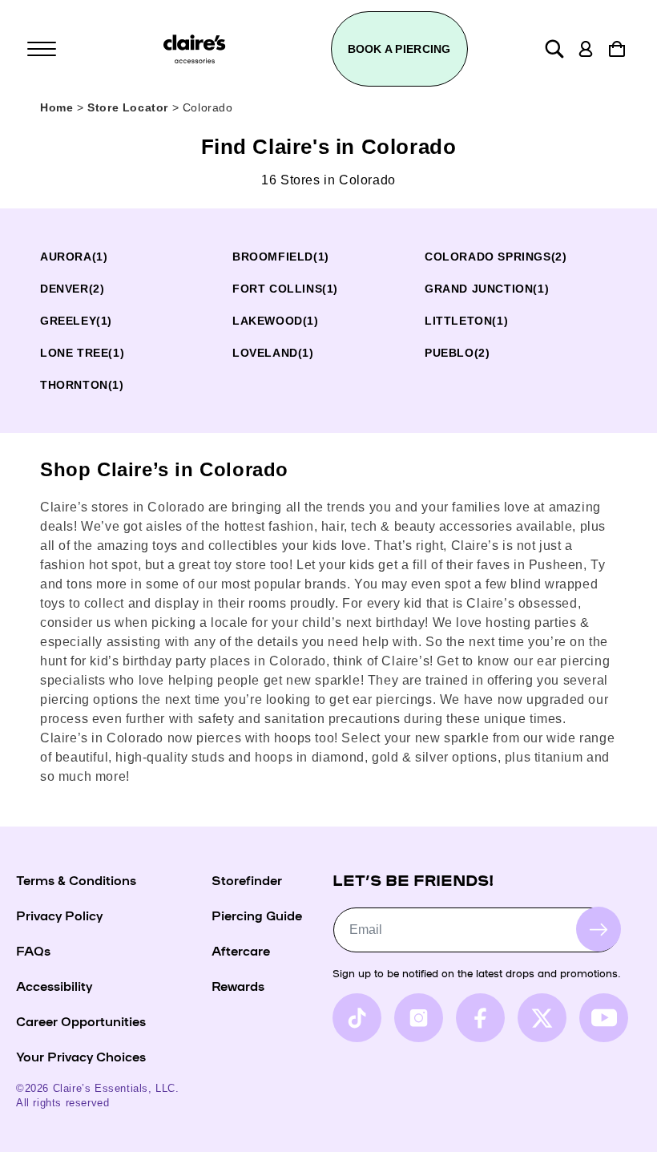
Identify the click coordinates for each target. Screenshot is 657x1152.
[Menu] (41, 49)
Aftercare (241, 950)
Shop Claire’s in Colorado (164, 469)
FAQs (33, 950)
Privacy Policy (59, 915)
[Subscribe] (598, 929)
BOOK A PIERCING (399, 48)
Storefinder (247, 879)
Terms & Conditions (76, 879)
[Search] (554, 49)
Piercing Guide (257, 915)
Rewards (238, 985)
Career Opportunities (81, 1020)
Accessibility (54, 985)
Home (56, 107)
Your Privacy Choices (81, 1056)
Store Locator (129, 107)
